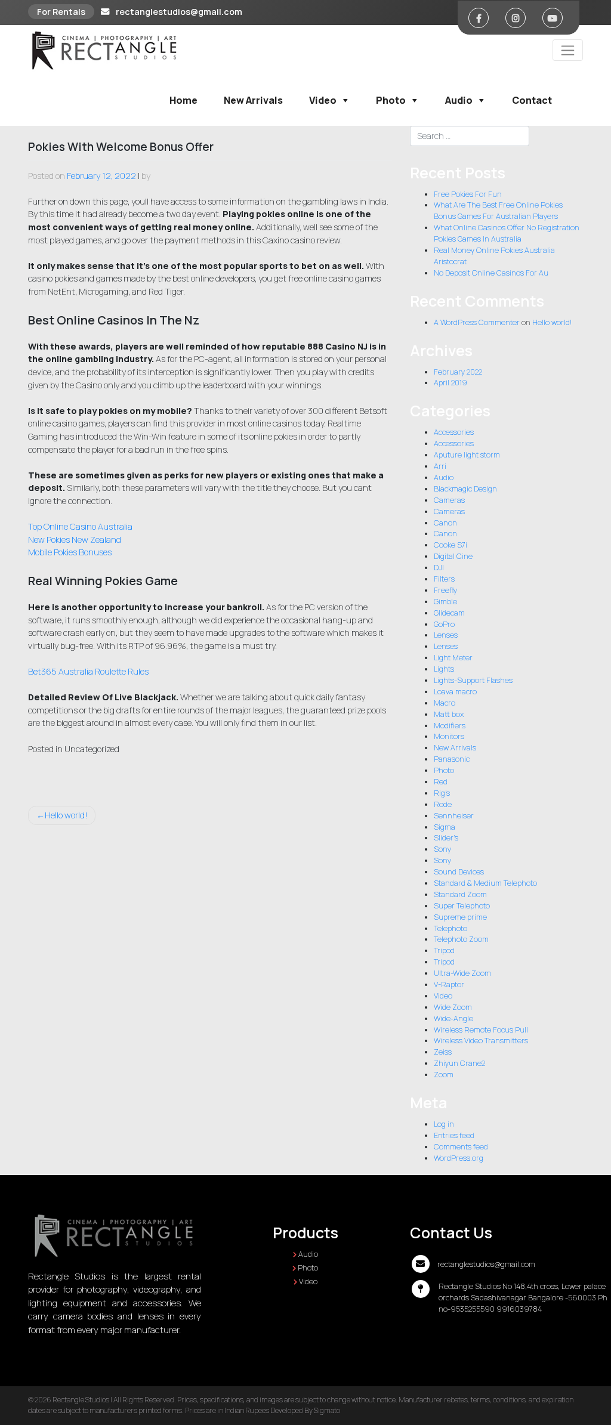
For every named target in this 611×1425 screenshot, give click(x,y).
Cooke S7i (450, 545)
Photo (391, 100)
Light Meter (453, 658)
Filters (444, 579)
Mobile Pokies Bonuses (70, 552)
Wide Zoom (453, 1007)
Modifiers (449, 726)
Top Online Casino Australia (80, 526)
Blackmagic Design (465, 489)
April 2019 (450, 383)
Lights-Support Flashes (473, 680)
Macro (444, 703)
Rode (443, 804)
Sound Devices (459, 872)
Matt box (449, 714)
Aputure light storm (467, 455)
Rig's (442, 793)
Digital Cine (453, 556)
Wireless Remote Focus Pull (481, 1030)
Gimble (445, 601)
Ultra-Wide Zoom (462, 973)
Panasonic (452, 759)
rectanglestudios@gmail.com (179, 11)
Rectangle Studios (81, 1400)
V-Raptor (449, 984)
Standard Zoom (460, 894)
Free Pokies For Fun (468, 194)
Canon (445, 523)
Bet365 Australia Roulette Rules (88, 671)
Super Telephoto (462, 906)
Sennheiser (454, 816)
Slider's (446, 838)
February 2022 (458, 372)
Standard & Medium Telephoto (485, 883)
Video (323, 100)
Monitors (449, 736)
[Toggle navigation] (568, 50)
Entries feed (454, 1135)
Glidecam (449, 613)
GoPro (444, 624)
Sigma (444, 827)
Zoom (443, 1074)
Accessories (454, 432)
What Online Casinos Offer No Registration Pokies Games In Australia (506, 233)
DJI (439, 567)
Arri (440, 466)
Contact (532, 100)
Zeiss (443, 1052)
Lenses (446, 635)
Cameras (449, 500)
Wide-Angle (453, 1018)
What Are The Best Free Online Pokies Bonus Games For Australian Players (498, 210)
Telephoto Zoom (461, 939)
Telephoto (450, 928)
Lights (444, 669)
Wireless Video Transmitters (481, 1040)
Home (183, 100)
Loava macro (455, 692)
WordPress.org (458, 1158)
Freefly (445, 590)
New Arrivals (253, 100)
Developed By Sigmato (305, 1410)
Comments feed (461, 1147)
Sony (442, 849)
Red (441, 782)
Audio (459, 100)
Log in (444, 1124)
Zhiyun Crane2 (459, 1063)
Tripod (444, 950)
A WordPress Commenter (477, 322)
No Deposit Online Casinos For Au (491, 273)
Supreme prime (460, 917)
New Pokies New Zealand (74, 539)
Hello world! (66, 815)
